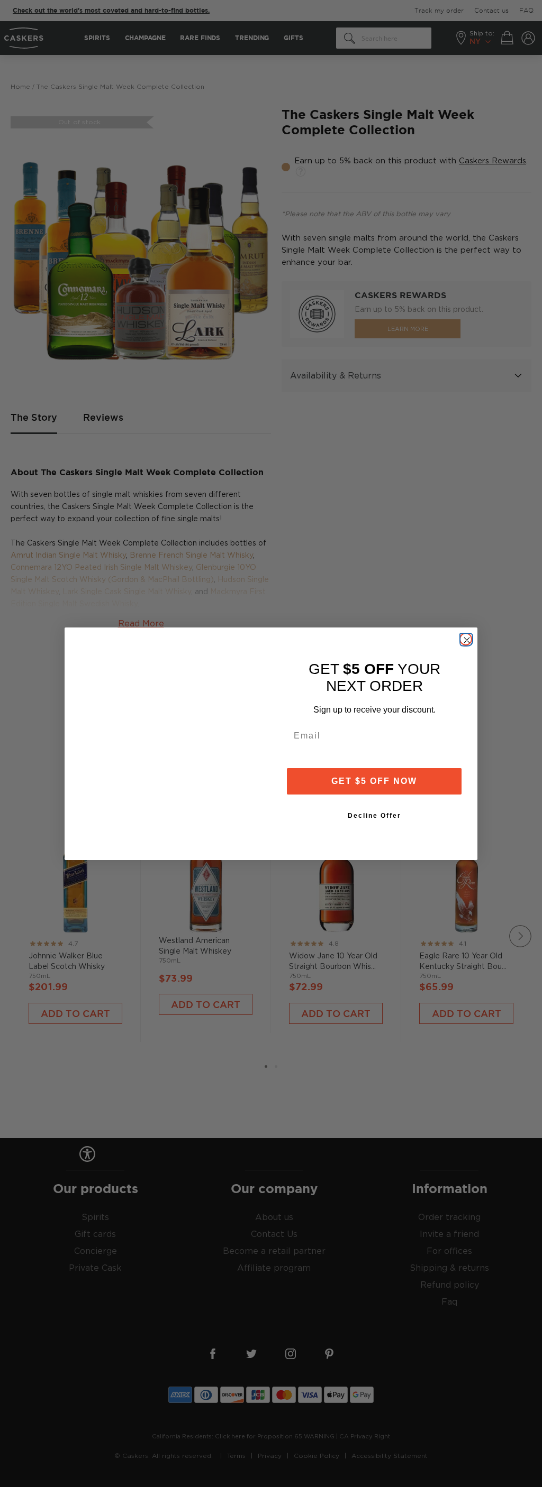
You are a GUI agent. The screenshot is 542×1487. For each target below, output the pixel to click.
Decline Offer (374, 815)
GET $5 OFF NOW (374, 781)
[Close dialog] (465, 639)
